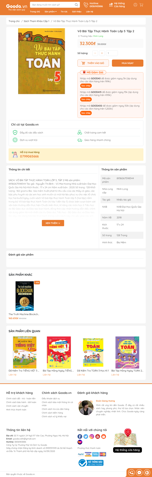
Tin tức (64, 11)
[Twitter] (85, 436)
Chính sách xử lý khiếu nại (54, 416)
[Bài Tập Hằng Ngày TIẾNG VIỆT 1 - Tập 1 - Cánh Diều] (59, 352)
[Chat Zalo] (147, 472)
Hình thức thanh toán (16, 409)
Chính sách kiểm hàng (52, 412)
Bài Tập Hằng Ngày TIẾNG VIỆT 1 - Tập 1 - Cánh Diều (59, 370)
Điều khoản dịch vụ (51, 398)
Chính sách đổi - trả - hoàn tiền (20, 398)
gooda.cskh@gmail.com (24, 438)
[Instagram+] (91, 436)
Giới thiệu (76, 11)
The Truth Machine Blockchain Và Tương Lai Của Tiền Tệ (25, 314)
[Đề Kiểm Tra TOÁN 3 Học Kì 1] (93, 352)
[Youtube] (97, 436)
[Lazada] (79, 442)
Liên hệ (89, 11)
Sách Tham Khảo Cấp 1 (36, 21)
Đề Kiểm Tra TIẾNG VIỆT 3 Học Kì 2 (25, 370)
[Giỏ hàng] (142, 5)
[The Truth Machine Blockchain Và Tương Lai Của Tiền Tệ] (25, 296)
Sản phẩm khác (20, 274)
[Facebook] (79, 436)
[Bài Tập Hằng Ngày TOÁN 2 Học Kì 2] (127, 352)
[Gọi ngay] (131, 472)
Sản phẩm (50, 11)
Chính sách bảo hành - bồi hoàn (21, 402)
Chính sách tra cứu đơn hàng (55, 409)
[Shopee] (103, 436)
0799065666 (29, 156)
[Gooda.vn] (16, 7)
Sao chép (86, 85)
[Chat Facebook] (139, 472)
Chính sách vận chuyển (17, 406)
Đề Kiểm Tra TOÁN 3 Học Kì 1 (93, 370)
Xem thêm (52, 223)
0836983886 (20, 441)
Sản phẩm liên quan (24, 331)
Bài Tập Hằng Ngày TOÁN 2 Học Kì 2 (127, 370)
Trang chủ (35, 11)
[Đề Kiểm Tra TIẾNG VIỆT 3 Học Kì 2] (25, 352)
